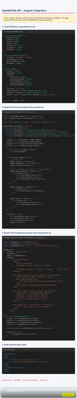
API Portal (43, 380)
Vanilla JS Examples (30, 380)
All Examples (7, 380)
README (17, 380)
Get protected (68, 394)
